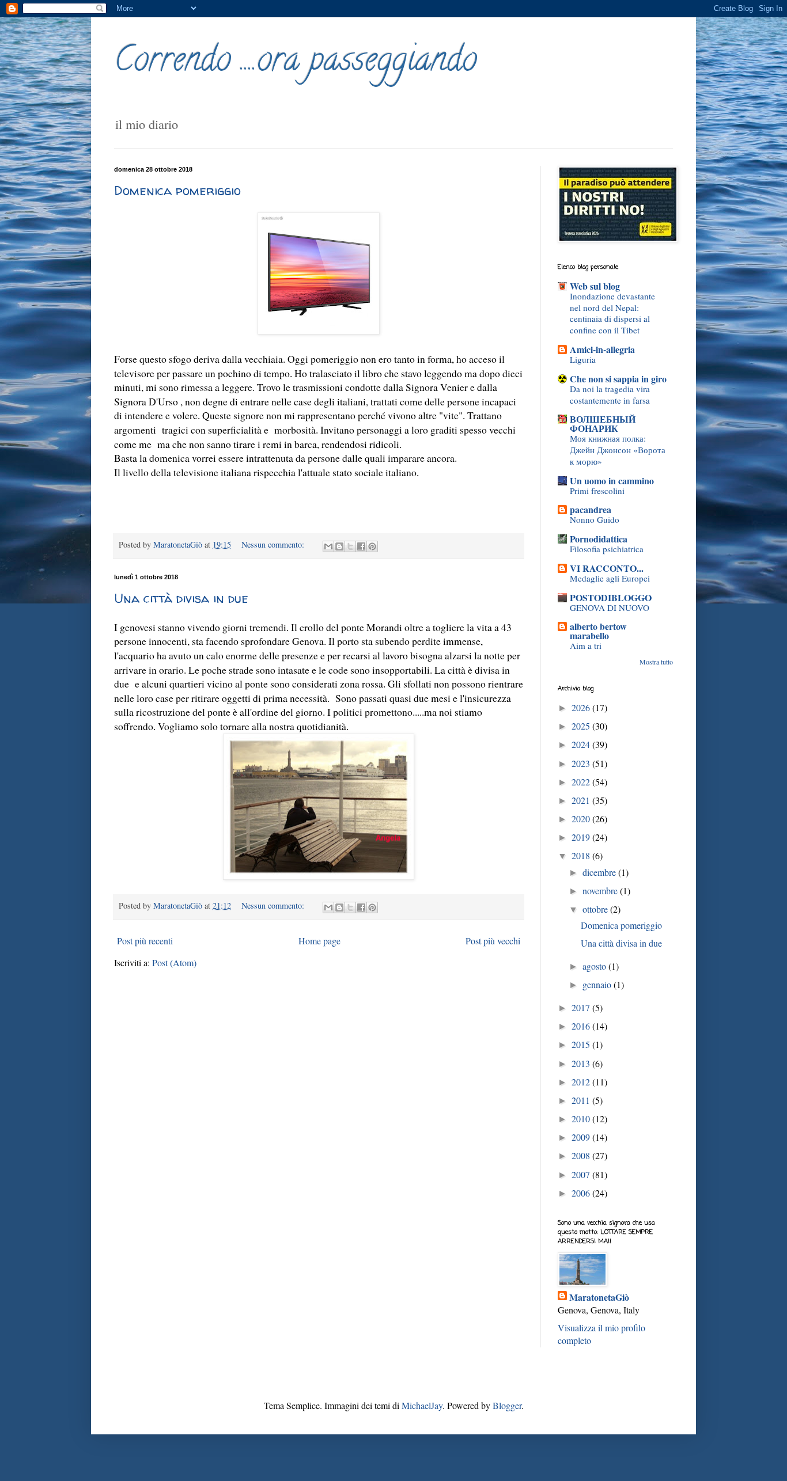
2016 (582, 1026)
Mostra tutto (656, 661)
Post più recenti (145, 941)
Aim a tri (585, 645)
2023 (582, 763)
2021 (582, 800)
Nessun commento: (274, 544)
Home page (319, 941)
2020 (582, 818)
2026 (582, 707)
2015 (582, 1044)
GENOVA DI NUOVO (609, 607)
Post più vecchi (493, 941)
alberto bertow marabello (598, 631)
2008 (582, 1155)
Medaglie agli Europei (610, 578)
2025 (582, 726)
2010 (582, 1118)
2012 (582, 1082)
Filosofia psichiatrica (607, 549)
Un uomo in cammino (612, 480)
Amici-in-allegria (602, 349)
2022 (582, 782)
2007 (582, 1174)
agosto (595, 966)
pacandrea (590, 509)
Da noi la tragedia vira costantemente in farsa (610, 394)
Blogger (507, 1405)
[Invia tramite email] (328, 546)
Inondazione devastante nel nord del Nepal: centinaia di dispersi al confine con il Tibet (612, 313)
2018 (582, 855)
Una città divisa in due (181, 598)
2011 (582, 1100)
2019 (582, 837)
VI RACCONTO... (607, 568)
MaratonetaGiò (599, 1297)
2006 (582, 1193)
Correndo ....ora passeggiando (295, 63)
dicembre (600, 872)
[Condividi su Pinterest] (372, 546)
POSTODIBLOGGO (611, 597)
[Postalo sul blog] (339, 546)
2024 (582, 744)
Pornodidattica (598, 538)
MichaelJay (422, 1405)
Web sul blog (595, 286)
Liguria (583, 359)
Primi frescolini (597, 490)
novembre (601, 890)
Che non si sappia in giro (618, 378)
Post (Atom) (174, 962)
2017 (582, 1007)
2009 (582, 1137)
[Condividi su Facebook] (361, 546)
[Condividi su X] (350, 546)
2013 (582, 1063)
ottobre (596, 909)
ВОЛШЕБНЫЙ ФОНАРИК (602, 423)
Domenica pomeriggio (177, 190)
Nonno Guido (594, 519)
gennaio (598, 984)
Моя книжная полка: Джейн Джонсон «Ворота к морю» (617, 449)
